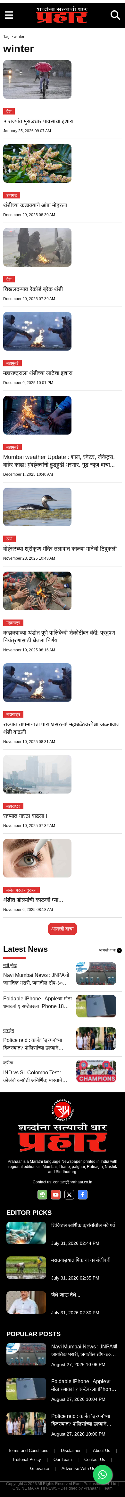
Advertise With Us (78, 1468)
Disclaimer (70, 1450)
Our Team (63, 1459)
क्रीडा (8, 1062)
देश (9, 111)
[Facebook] (83, 1195)
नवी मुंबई (10, 965)
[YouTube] (56, 1195)
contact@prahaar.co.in (72, 1182)
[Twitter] (69, 1195)
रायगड (11, 195)
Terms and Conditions (28, 1450)
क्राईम (8, 1030)
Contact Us (94, 1459)
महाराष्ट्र (13, 622)
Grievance (39, 1468)
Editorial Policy (27, 1459)
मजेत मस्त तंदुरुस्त (21, 890)
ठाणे (9, 538)
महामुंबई (12, 363)
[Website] (42, 1195)
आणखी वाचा (62, 929)
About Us (101, 1450)
